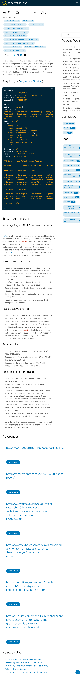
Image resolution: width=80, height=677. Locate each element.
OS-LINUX (69, 202)
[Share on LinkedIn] (21, 55)
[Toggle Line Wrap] (46, 85)
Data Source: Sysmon (13, 47)
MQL (67, 132)
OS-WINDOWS (70, 192)
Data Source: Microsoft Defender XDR (19, 43)
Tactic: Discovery (36, 24)
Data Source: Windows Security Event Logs (21, 39)
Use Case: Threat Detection (15, 24)
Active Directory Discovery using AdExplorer (23, 659)
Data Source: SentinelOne (34, 47)
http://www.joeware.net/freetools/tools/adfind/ (28, 448)
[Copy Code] (38, 85)
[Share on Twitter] (14, 55)
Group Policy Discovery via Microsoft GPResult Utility (26, 666)
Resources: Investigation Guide (16, 28)
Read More (13, 462)
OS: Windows (28, 21)
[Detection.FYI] (37, 3)
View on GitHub (31, 81)
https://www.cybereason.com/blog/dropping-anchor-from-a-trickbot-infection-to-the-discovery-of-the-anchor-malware (28, 551)
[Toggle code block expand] (51, 85)
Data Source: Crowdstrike (15, 50)
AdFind (5, 236)
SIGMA (68, 123)
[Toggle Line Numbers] (42, 85)
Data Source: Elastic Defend (15, 35)
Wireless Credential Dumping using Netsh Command (26, 672)
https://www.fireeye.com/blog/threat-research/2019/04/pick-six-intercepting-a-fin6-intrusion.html (28, 586)
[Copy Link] (25, 55)
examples (14, 253)
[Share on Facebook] (18, 55)
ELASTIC (69, 128)
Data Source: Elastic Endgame (16, 32)
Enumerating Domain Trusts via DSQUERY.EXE (24, 663)
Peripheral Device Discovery (16, 669)
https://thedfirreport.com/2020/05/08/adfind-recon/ (28, 476)
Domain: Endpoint (12, 21)
